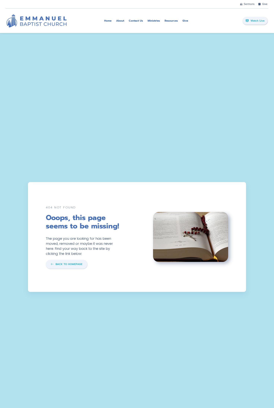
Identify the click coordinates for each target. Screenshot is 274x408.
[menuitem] (108, 20)
